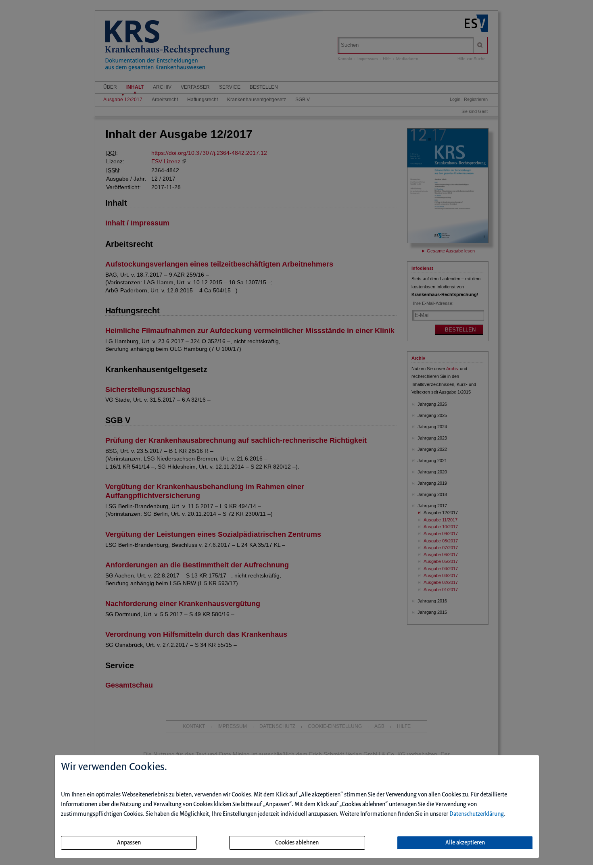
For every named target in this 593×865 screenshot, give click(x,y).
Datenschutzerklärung (476, 814)
